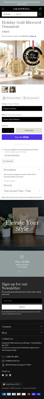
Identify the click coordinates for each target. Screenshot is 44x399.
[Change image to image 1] (5, 89)
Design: (10, 104)
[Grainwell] (22, 9)
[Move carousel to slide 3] (22, 271)
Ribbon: (12, 115)
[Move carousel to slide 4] (24, 271)
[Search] (39, 14)
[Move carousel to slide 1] (19, 271)
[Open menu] (3, 9)
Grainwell (17, 388)
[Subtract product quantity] (4, 130)
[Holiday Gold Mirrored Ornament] (22, 62)
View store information (11, 155)
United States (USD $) (13, 384)
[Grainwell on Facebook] (3, 375)
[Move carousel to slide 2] (21, 271)
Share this (9, 161)
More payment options (22, 144)
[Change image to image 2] (12, 89)
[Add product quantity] (12, 130)
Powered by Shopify (29, 388)
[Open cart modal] (40, 9)
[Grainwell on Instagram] (6, 375)
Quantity (5, 126)
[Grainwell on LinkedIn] (10, 375)
